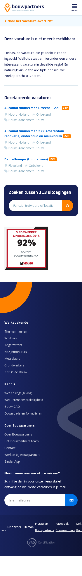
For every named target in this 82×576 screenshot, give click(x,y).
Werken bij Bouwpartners (22, 455)
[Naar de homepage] (24, 7)
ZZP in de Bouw (15, 372)
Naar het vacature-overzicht (30, 21)
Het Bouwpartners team (21, 441)
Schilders (10, 338)
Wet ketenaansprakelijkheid (23, 400)
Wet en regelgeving (17, 393)
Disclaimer (14, 527)
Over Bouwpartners (18, 434)
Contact (10, 448)
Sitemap (28, 527)
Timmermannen (15, 331)
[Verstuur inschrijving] (71, 500)
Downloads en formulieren (23, 413)
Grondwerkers (14, 365)
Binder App (12, 461)
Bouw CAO (12, 406)
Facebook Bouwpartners (65, 527)
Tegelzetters (13, 345)
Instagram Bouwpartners (44, 527)
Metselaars (12, 358)
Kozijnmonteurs (15, 352)
